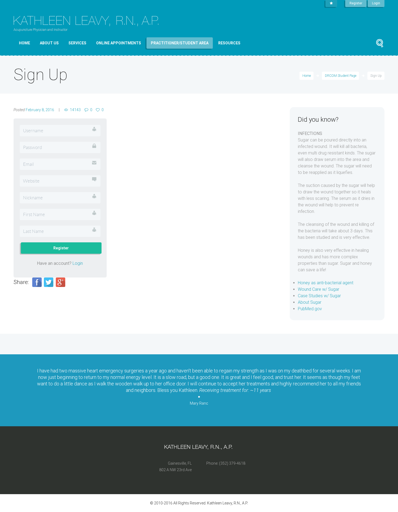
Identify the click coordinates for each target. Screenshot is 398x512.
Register (356, 3)
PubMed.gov (310, 308)
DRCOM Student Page (340, 76)
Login (376, 3)
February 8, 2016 (40, 110)
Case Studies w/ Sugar (319, 295)
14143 (75, 110)
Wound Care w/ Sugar (318, 289)
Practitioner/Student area (179, 43)
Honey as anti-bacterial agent (325, 282)
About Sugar (309, 302)
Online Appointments (118, 43)
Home (24, 43)
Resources (229, 43)
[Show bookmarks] (331, 3)
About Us (49, 43)
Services (77, 43)
